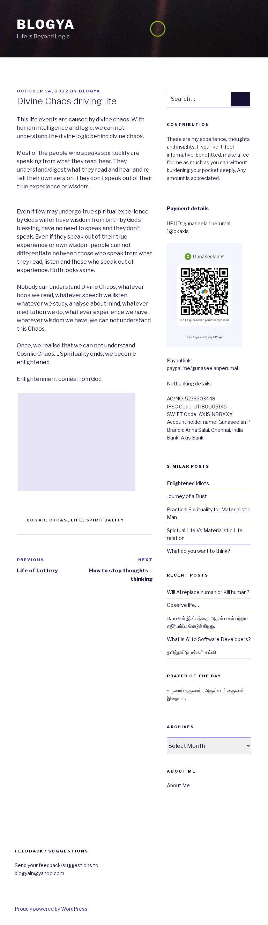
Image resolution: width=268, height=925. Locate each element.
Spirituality (105, 520)
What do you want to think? (198, 551)
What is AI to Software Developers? (209, 639)
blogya (89, 91)
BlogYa (46, 24)
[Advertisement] (76, 442)
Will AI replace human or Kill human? (208, 592)
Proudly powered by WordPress (51, 909)
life (77, 520)
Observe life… (183, 605)
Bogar (36, 520)
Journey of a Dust (187, 496)
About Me (178, 785)
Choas (58, 520)
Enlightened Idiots (188, 483)
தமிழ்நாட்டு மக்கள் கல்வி (191, 652)
